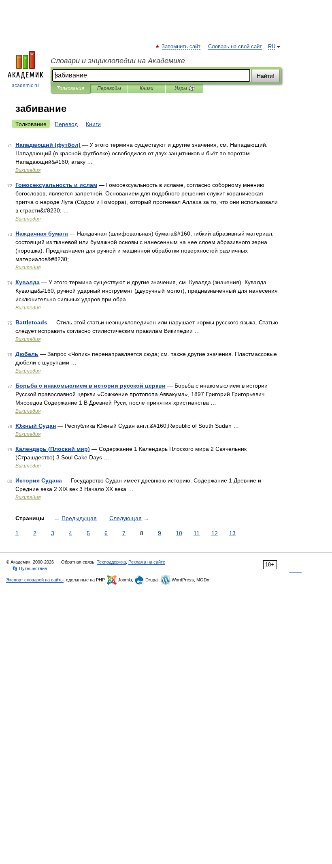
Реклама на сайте (146, 562)
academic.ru (25, 85)
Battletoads (31, 322)
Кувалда (27, 282)
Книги (146, 88)
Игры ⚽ (184, 88)
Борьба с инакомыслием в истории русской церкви (90, 385)
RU (271, 46)
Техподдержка (111, 562)
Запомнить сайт (181, 46)
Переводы (109, 88)
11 (197, 533)
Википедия (27, 170)
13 (232, 533)
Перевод (66, 124)
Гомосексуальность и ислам (56, 185)
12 (214, 533)
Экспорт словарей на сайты (35, 579)
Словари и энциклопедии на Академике (118, 61)
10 (179, 533)
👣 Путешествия (29, 568)
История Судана (38, 480)
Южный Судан (35, 425)
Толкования (70, 88)
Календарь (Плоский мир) (52, 449)
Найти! (266, 76)
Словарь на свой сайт (235, 46)
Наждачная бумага (41, 233)
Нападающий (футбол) (48, 144)
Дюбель (26, 354)
